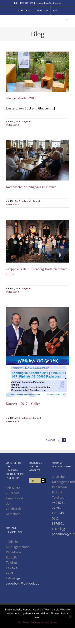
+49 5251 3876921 (58, 518)
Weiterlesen (11, 124)
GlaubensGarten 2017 (21, 98)
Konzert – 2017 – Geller (23, 404)
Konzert (37, 417)
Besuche (37, 201)
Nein (26, 622)
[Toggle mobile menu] (67, 21)
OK (19, 622)
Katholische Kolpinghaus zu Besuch (31, 187)
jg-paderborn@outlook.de (48, 3)
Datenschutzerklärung (44, 622)
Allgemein (27, 121)
